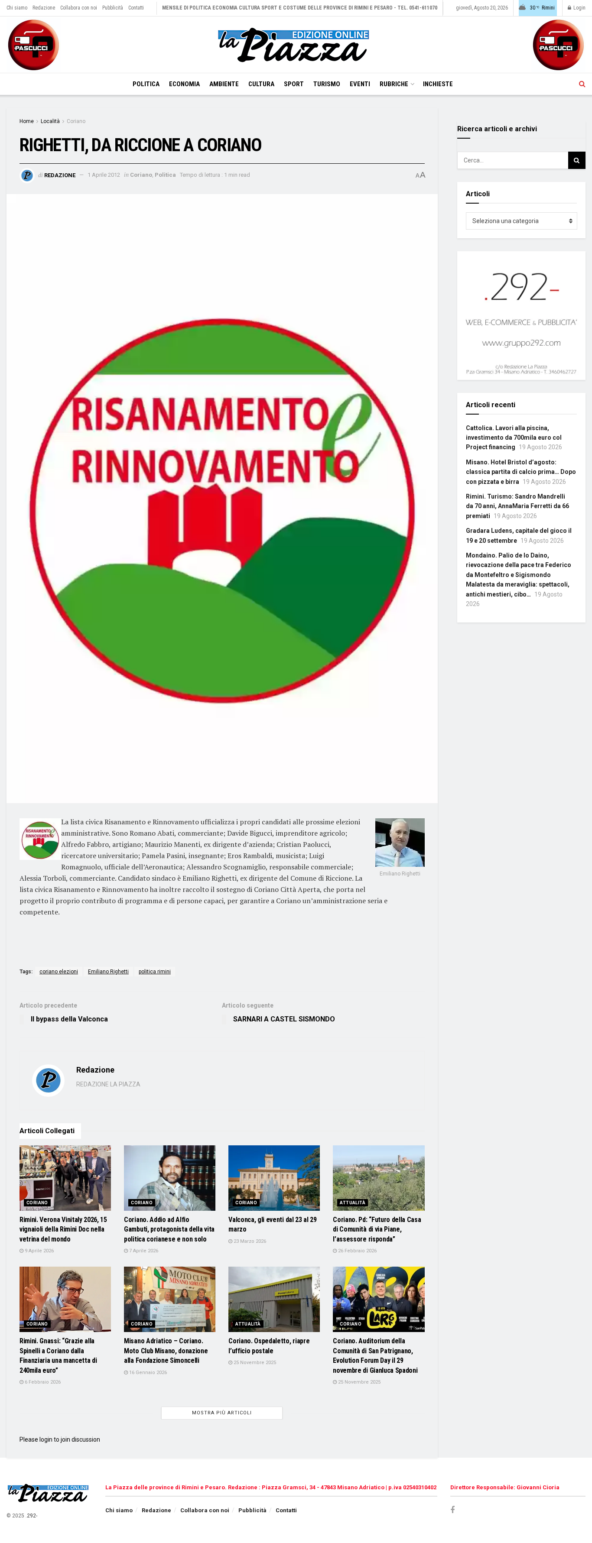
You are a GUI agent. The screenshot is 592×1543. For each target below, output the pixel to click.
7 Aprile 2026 (143, 1251)
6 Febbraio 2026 (42, 1382)
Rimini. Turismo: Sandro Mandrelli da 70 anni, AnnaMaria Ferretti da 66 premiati (517, 506)
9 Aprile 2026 (38, 1251)
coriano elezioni (58, 972)
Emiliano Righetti (108, 972)
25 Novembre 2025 (254, 1362)
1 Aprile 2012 (104, 175)
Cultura (261, 84)
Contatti (136, 8)
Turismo (326, 84)
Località (50, 121)
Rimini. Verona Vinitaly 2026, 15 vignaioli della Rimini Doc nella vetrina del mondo (63, 1229)
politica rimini (155, 972)
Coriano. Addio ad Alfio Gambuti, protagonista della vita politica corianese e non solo (169, 1229)
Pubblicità (112, 8)
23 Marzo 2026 (249, 1241)
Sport (294, 84)
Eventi (360, 84)
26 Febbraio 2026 (357, 1251)
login (45, 1439)
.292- (31, 1516)
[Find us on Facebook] (452, 1510)
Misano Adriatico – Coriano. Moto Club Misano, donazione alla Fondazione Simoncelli (166, 1351)
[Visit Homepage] (296, 44)
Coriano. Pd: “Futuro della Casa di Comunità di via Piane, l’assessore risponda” (377, 1229)
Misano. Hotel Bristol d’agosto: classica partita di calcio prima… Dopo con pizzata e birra (521, 472)
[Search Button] (582, 84)
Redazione (44, 8)
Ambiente (224, 84)
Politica (146, 84)
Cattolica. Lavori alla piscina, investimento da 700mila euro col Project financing (514, 438)
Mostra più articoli (222, 1413)
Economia (184, 84)
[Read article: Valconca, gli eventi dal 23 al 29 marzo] (274, 1178)
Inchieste (438, 84)
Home (27, 121)
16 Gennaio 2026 (147, 1372)
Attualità (352, 1202)
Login (578, 8)
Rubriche (394, 84)
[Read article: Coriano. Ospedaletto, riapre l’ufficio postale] (274, 1299)
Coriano (76, 121)
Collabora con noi (78, 8)
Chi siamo (17, 8)
